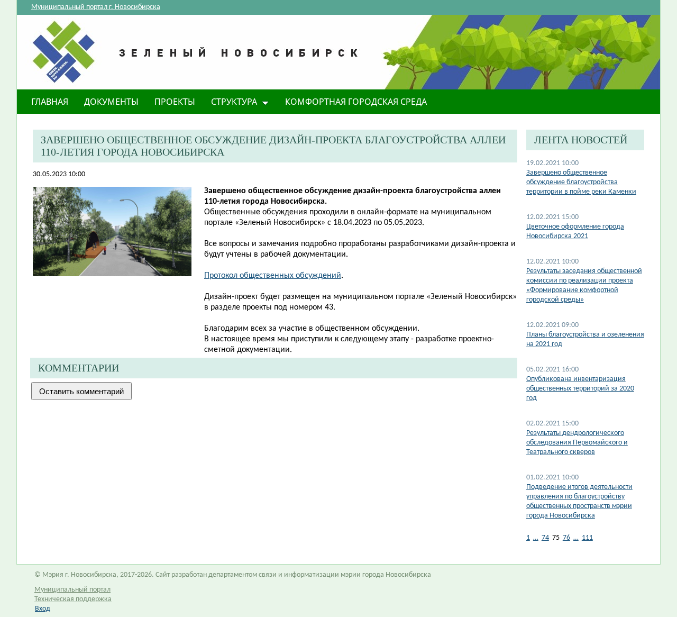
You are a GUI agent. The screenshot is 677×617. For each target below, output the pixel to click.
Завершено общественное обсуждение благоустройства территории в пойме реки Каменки (581, 182)
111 (587, 538)
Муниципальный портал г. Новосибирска (95, 7)
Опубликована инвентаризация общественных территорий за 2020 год (580, 388)
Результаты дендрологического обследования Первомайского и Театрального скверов (577, 442)
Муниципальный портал (72, 590)
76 (566, 538)
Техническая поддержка (73, 599)
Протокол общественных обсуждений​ (272, 275)
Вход (42, 609)
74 (545, 538)
